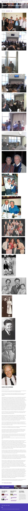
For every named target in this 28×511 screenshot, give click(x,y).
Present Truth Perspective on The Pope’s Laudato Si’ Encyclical (14, 500)
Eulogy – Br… (9, 7)
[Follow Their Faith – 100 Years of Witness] (3, 494)
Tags (22, 7)
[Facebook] (2, 507)
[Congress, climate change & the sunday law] (11, 494)
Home (2, 7)
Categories (20, 7)
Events (4, 505)
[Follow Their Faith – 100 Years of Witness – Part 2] (3, 499)
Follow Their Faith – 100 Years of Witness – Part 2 (6, 499)
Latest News (4, 7)
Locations (8, 505)
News (6, 7)
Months (25, 7)
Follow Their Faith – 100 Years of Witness (6, 494)
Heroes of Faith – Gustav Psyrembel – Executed (4, 496)
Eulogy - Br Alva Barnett (5, 487)
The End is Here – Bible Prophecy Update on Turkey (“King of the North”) (14, 498)
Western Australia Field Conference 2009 (19, 487)
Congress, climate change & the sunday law (15, 495)
